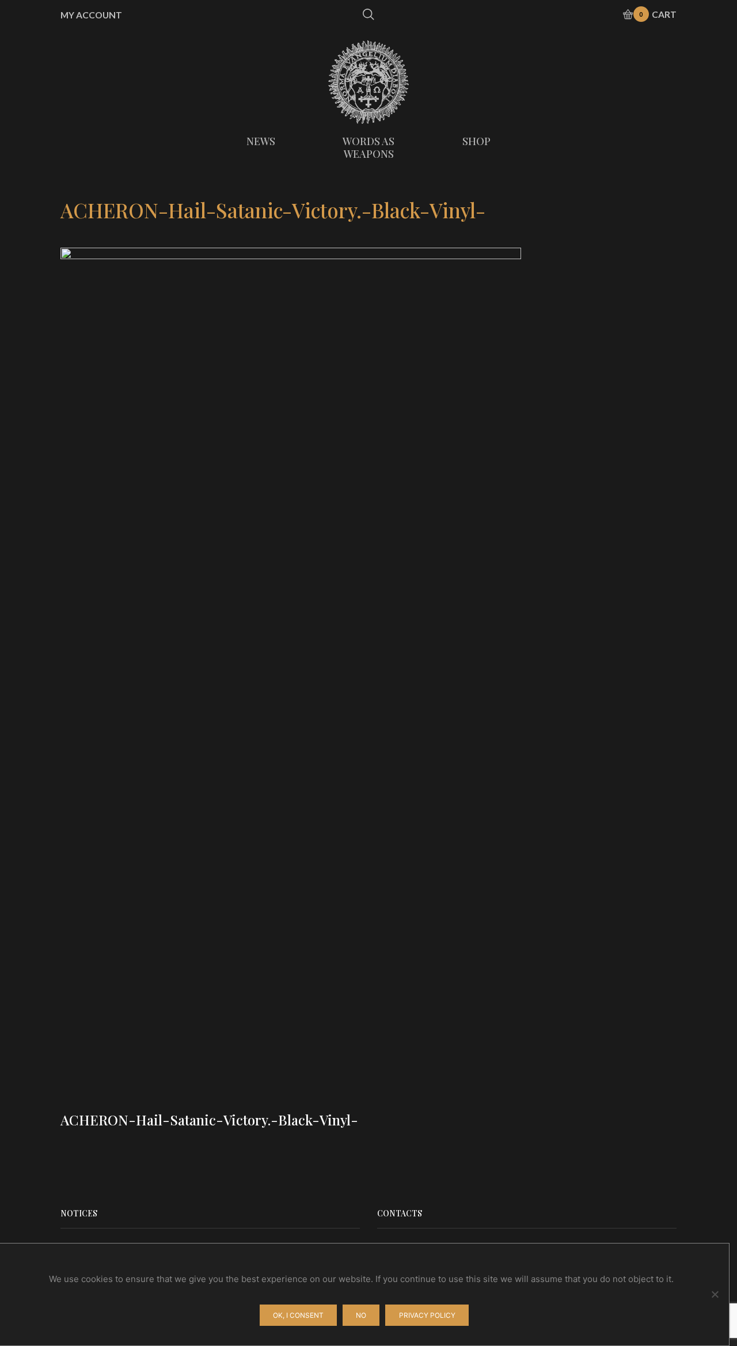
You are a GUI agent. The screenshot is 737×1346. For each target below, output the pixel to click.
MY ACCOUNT (91, 15)
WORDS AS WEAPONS (368, 147)
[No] (714, 1294)
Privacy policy (427, 1315)
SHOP (476, 141)
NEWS (260, 141)
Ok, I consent (298, 1315)
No (361, 1315)
